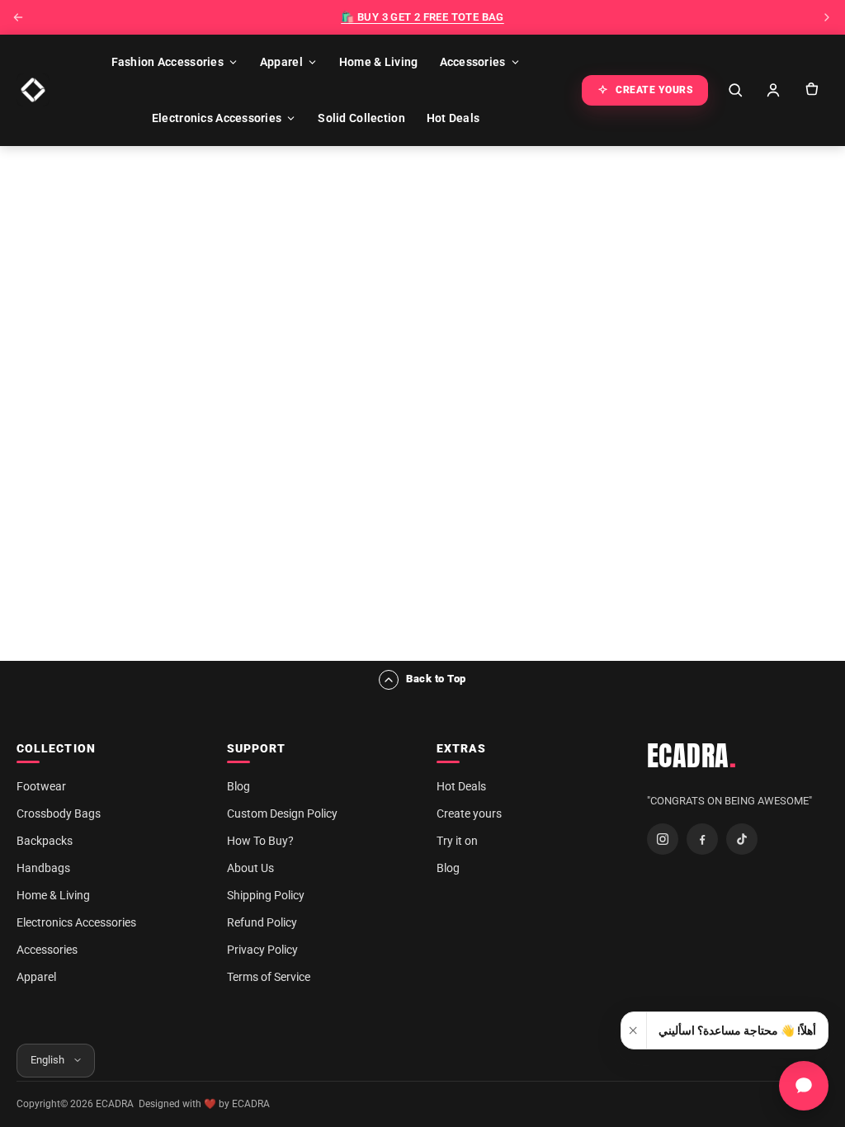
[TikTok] (742, 839)
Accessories (473, 61)
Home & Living (378, 61)
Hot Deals (453, 118)
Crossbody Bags (59, 813)
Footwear (41, 786)
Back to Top (436, 678)
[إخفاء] (634, 1030)
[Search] (735, 90)
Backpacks (45, 840)
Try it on (457, 840)
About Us (250, 868)
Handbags (43, 868)
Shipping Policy (265, 895)
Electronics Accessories (216, 118)
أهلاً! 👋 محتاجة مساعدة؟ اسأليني (737, 1030)
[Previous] (18, 17)
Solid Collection (361, 118)
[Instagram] (662, 839)
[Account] (773, 90)
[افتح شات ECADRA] (803, 1085)
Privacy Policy (262, 949)
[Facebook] (702, 839)
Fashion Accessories (167, 61)
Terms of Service (268, 976)
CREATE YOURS (654, 90)
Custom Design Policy (282, 813)
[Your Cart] (811, 90)
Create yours (469, 813)
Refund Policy (262, 922)
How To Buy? (260, 840)
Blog (238, 786)
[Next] (827, 17)
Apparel (281, 61)
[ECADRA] (33, 89)
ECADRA (692, 756)
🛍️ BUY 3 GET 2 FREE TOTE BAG (422, 17)
